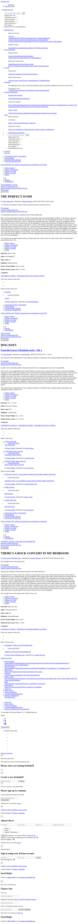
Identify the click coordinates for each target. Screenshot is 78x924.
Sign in (3, 835)
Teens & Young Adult (49, 41)
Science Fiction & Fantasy (16, 40)
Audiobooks (12, 38)
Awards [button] (7, 67)
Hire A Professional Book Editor (18, 105)
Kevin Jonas (6, 558)
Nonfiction (27, 40)
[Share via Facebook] (11, 169)
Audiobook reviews (11, 17)
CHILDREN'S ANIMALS (9, 425)
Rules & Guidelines (40, 80)
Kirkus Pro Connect (28, 683)
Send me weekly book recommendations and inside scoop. (18, 837)
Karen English (7, 354)
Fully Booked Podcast (42, 66)
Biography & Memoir (37, 40)
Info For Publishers (36, 687)
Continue (21, 781)
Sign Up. (20, 913)
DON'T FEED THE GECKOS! (14, 465)
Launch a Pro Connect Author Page (63, 678)
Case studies (24, 113)
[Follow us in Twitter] (5, 720)
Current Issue (12, 90)
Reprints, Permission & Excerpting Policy (11, 696)
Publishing (20, 98)
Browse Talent (23, 129)
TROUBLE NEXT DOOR (13, 455)
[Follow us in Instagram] (5, 722)
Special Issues (20, 90)
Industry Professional (11, 832)
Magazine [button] (7, 82)
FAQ (21, 687)
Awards (22, 64)
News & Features (10, 19)
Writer (7, 830)
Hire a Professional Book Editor (14, 678)
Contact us (8, 689)
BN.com (24, 188)
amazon (3, 188)
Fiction (18, 38)
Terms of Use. (31, 835)
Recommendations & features (36, 113)
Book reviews (9, 15)
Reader (7, 828)
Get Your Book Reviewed (35, 105)
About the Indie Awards (15, 80)
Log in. (19, 803)
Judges (48, 80)
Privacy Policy (9, 690)
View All (11, 36)
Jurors (36, 74)
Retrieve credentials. (19, 813)
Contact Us (8, 702)
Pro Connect (8, 25)
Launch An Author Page (47, 129)
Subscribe (46, 90)
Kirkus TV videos (57, 668)
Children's (59, 41)
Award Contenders (28, 80)
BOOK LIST (10, 165)
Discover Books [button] (9, 661)
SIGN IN (11, 5)
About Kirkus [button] (9, 685)
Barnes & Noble (17, 188)
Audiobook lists (25, 48)
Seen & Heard (29, 64)
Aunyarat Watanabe (32, 301)
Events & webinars (51, 113)
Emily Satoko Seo (8, 201)
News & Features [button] (10, 49)
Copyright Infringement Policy (14, 694)
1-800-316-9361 (11, 877)
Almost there (5, 800)
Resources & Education (15, 95)
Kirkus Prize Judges (36, 672)
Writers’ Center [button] (9, 677)
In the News (21, 66)
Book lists (18, 48)
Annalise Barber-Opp (30, 484)
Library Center (12, 110)
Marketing (27, 98)
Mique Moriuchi (28, 201)
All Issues (28, 90)
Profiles (10, 64)
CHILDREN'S (9, 181)
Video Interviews (10, 21)
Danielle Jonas (16, 558)
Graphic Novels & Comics (35, 41)
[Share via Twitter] (10, 171)
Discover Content (13, 129)
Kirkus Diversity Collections (13, 683)
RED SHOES (9, 494)
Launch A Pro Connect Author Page (37, 107)
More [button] (6, 115)
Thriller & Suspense (26, 38)
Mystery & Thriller (29, 58)
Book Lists (14, 668)
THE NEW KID (10, 445)
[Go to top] (5, 727)
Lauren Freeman (29, 458)
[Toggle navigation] (1, 10)
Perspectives (16, 64)
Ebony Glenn (28, 497)
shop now (4, 186)
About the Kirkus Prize (27, 74)
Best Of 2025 (34, 48)
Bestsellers (11, 48)
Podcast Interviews (10, 23)
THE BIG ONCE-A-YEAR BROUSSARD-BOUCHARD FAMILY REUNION (29, 481)
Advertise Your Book (20, 107)
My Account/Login (39, 683)
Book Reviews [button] (9, 30)
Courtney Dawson (35, 558)
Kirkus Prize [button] (8, 670)
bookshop (9, 188)
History (46, 40)
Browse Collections (14, 123)
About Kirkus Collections (28, 123)
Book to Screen (13, 66)
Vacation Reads (43, 48)
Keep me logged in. (7, 839)
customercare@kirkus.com (28, 877)
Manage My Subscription (26, 675)
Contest (17, 687)
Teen (25, 56)
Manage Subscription (37, 90)
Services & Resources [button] (11, 92)
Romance (47, 38)
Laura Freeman (25, 354)
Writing (10, 98)
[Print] (7, 175)
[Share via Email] (10, 173)
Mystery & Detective (38, 38)
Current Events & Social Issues (17, 41)
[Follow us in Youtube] (5, 724)
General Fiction (13, 56)
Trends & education (14, 113)
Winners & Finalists (14, 74)
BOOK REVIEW (13, 443)
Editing (15, 98)
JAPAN (7, 298)
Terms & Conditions (11, 692)
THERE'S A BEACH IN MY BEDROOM (18, 652)
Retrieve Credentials (24, 909)
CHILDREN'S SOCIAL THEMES (45, 425)
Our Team (12, 687)
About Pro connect (34, 129)
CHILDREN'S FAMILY (8, 276)
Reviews (7, 180)
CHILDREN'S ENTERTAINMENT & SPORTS (32, 629)
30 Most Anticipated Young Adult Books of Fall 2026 (31, 165)
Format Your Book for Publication (53, 105)
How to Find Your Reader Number (25, 899)
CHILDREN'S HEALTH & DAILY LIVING (31, 276)
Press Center (26, 687)
